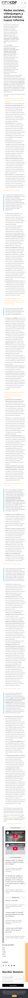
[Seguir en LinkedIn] (9, 965)
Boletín (3, 949)
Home (3, 947)
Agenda (3, 954)
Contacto (4, 956)
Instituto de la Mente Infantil (13, 816)
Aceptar (14, 996)
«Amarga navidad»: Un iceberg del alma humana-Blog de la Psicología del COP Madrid (14, 862)
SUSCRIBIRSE (13, 985)
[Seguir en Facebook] (3, 965)
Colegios (4, 951)
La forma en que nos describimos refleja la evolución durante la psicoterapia (13, 930)
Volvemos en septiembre (11, 900)
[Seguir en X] (6, 965)
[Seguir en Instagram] (11, 965)
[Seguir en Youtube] (14, 965)
